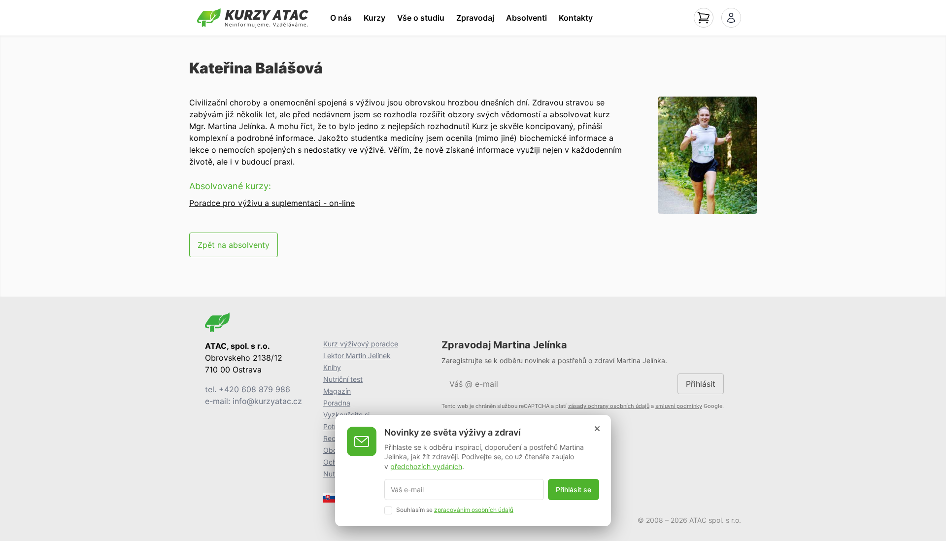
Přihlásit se (573, 489)
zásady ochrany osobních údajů (608, 406)
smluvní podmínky (678, 406)
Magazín (337, 391)
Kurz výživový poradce (360, 343)
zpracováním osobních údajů (473, 509)
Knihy (332, 367)
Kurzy (374, 18)
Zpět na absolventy (234, 245)
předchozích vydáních (426, 466)
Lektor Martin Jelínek (357, 355)
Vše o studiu (420, 18)
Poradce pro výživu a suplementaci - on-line (272, 203)
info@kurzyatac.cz (267, 401)
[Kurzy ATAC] (252, 18)
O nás (341, 18)
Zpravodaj (475, 18)
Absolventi (526, 18)
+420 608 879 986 (254, 389)
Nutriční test (343, 379)
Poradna (336, 403)
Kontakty (576, 18)
